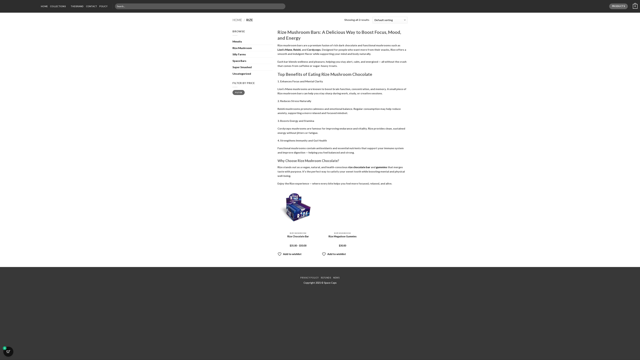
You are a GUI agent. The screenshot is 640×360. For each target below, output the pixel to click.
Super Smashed (242, 67)
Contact (91, 6)
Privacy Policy (309, 277)
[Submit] (282, 6)
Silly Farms (239, 54)
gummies (381, 167)
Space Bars (239, 60)
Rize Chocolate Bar (298, 236)
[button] (635, 6)
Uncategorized (241, 73)
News (336, 277)
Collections (58, 6)
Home (44, 6)
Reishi (297, 49)
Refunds (326, 277)
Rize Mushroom (242, 48)
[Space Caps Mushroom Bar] (19, 6)
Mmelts (237, 41)
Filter (238, 92)
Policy (103, 6)
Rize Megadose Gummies (342, 236)
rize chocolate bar (359, 167)
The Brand (77, 6)
